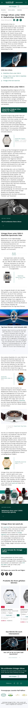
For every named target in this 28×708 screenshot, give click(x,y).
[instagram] (6, 573)
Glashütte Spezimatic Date (20, 276)
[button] (6, 20)
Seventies (22, 400)
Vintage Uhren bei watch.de (11, 80)
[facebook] (2, 573)
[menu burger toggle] (2, 2)
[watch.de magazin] (14, 2)
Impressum (19, 704)
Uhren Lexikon (11, 9)
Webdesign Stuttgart (7, 702)
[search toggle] (26, 2)
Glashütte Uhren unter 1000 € (12, 73)
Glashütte (19, 9)
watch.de (14, 483)
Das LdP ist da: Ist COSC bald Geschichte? (13, 653)
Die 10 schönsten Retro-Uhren (11, 221)
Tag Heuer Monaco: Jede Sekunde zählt (14, 327)
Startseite (3, 9)
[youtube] (10, 573)
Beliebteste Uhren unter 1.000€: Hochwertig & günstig (12, 511)
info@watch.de (12, 704)
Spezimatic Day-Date (20, 426)
